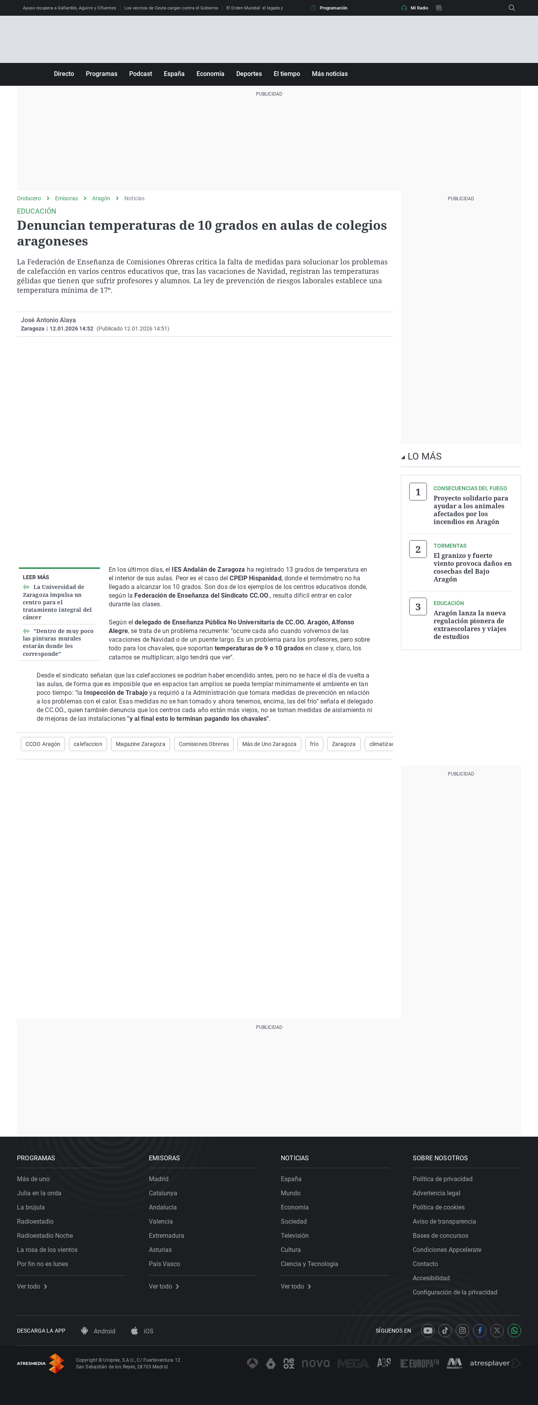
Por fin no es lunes (42, 1264)
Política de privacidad (443, 1179)
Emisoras (66, 198)
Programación (333, 8)
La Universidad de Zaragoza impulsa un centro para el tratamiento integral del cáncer (57, 602)
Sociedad (294, 1221)
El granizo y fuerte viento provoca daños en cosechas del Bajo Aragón (473, 567)
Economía (210, 74)
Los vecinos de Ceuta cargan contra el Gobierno (171, 8)
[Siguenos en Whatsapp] (514, 1330)
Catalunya (163, 1193)
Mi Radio (419, 8)
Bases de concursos (440, 1235)
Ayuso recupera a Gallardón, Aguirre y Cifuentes (69, 8)
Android (103, 1331)
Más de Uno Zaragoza (269, 744)
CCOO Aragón (43, 744)
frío (314, 744)
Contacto (425, 1264)
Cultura (291, 1250)
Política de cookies (439, 1207)
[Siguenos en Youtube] (427, 1330)
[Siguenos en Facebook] (479, 1330)
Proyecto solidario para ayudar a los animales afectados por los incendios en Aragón (471, 510)
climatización (386, 744)
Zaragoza (344, 744)
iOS (148, 1331)
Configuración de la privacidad (455, 1292)
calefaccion (88, 744)
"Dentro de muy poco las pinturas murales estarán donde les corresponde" (58, 642)
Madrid (159, 1179)
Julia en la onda (39, 1193)
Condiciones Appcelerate (447, 1250)
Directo (64, 74)
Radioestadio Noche (45, 1235)
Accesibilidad (431, 1278)
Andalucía (163, 1207)
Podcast (140, 74)
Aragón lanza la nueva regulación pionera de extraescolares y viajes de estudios (470, 625)
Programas (101, 74)
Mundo (291, 1193)
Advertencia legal (436, 1193)
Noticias (134, 198)
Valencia (161, 1221)
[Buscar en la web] (512, 8)
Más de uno (33, 1179)
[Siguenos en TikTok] (445, 1330)
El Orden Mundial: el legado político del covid (270, 8)
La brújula (31, 1207)
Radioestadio (35, 1221)
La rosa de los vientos (47, 1250)
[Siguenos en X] (497, 1330)
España (174, 74)
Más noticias (330, 74)
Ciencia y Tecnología (309, 1264)
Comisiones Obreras (204, 744)
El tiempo (287, 74)
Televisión (295, 1235)
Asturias (160, 1250)
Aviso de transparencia (444, 1221)
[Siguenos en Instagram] (462, 1330)
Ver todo (28, 1286)
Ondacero (29, 198)
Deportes (249, 74)
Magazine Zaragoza (140, 744)
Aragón (101, 198)
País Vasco (164, 1264)
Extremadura (166, 1235)
